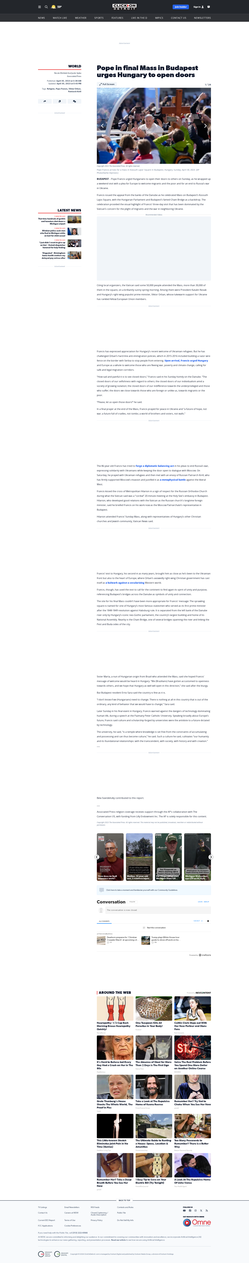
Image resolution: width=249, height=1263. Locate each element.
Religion (51, 89)
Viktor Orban (75, 89)
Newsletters (202, 17)
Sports (99, 17)
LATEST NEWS (69, 210)
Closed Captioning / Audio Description (99, 1214)
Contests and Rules (125, 1207)
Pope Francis (61, 89)
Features (117, 17)
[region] (154, 929)
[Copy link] (60, 101)
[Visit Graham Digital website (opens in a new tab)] (61, 1254)
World (74, 66)
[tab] (104, 921)
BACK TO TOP (124, 1200)
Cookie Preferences (72, 1226)
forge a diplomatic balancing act (155, 465)
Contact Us (178, 17)
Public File (121, 1213)
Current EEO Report (46, 1220)
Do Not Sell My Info (125, 1220)
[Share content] (45, 101)
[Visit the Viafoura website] (205, 955)
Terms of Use (69, 1220)
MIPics (159, 17)
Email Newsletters (71, 1207)
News (41, 17)
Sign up (206, 902)
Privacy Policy (96, 1220)
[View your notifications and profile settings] (208, 921)
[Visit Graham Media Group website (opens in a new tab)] (45, 1254)
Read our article (118, 1240)
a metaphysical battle (173, 479)
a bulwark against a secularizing (125, 582)
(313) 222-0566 (80, 1233)
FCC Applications (45, 1226)
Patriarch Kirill (74, 92)
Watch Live (60, 17)
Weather (81, 17)
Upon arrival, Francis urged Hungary (186, 360)
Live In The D (139, 17)
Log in (200, 902)
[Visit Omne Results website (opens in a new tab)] (197, 1223)
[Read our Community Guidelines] (101, 890)
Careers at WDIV (71, 1213)
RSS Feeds (95, 1207)
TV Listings (42, 1207)
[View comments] (74, 101)
